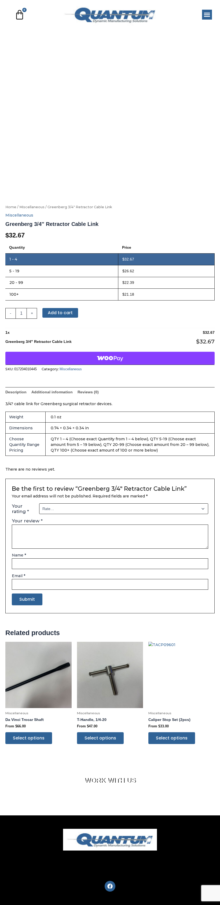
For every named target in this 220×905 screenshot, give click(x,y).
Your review (27, 520)
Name (19, 555)
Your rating (20, 508)
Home (10, 207)
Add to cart (60, 313)
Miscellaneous (32, 207)
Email (18, 575)
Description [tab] (16, 392)
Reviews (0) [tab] (88, 392)
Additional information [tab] (52, 392)
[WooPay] (110, 358)
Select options (29, 738)
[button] (207, 15)
